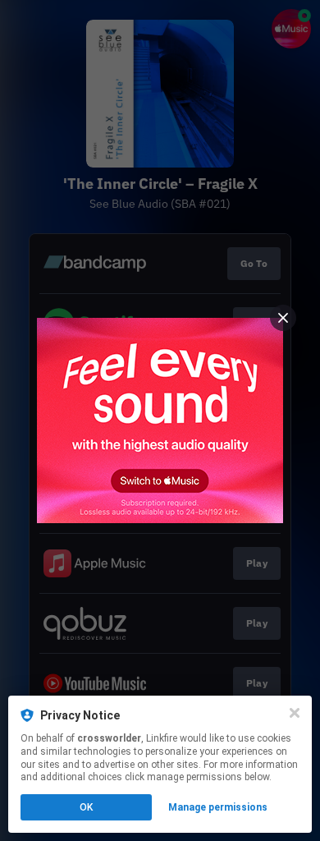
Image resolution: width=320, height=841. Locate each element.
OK (86, 807)
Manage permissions (217, 807)
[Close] (294, 713)
